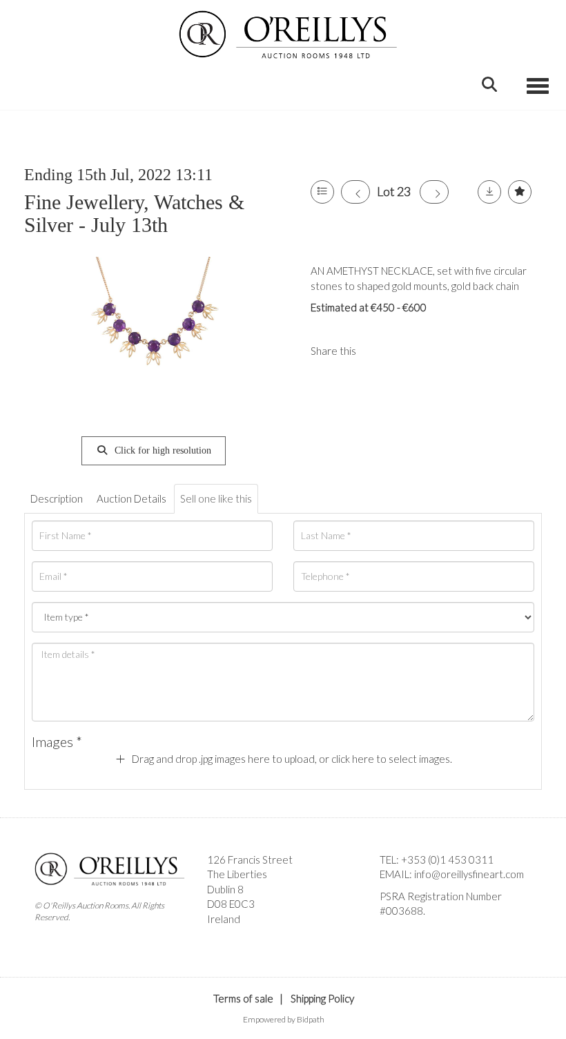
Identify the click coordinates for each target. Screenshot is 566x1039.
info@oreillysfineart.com (469, 874)
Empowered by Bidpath (283, 1019)
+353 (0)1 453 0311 (447, 859)
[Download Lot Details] (489, 192)
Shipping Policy (322, 998)
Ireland (223, 919)
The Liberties (237, 874)
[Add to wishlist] (519, 192)
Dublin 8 (225, 889)
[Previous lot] (355, 192)
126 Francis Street (250, 859)
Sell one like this (216, 498)
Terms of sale (243, 998)
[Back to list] (322, 192)
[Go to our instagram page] (406, 350)
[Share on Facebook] (378, 350)
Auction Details (131, 498)
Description (56, 498)
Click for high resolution (161, 450)
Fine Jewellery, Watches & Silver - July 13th (134, 213)
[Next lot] (434, 192)
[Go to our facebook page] (393, 935)
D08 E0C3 (231, 903)
